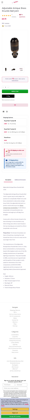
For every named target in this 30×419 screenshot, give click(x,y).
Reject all (15, 413)
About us (15, 322)
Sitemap (15, 326)
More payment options (8, 100)
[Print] (7, 111)
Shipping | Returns (15, 310)
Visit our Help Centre (15, 314)
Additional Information (20, 180)
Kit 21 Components (15, 316)
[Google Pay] (8, 96)
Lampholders (15, 334)
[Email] (3, 111)
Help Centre (15, 352)
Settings (15, 409)
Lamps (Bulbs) (15, 342)
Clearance (15, 350)
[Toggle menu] (2, 2)
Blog (15, 324)
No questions (22, 16)
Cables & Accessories (15, 338)
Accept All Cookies (15, 416)
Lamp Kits (15, 336)
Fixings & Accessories (15, 340)
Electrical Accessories (15, 346)
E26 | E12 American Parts (15, 348)
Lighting (15, 344)
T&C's (15, 312)
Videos (15, 318)
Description (8, 180)
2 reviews (14, 16)
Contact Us (15, 320)
